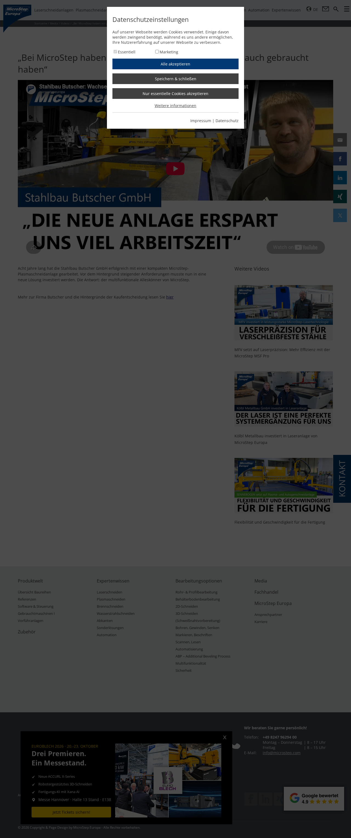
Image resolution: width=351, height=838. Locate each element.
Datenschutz (227, 120)
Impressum (200, 120)
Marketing (169, 51)
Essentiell (126, 51)
